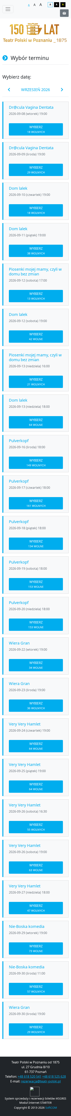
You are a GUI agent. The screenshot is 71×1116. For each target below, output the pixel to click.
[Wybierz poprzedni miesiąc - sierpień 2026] (9, 90)
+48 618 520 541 (29, 1076)
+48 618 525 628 (54, 1076)
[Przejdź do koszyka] (64, 13)
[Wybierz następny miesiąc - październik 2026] (62, 90)
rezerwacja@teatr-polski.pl (41, 1081)
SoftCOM (51, 1107)
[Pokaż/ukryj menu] (7, 9)
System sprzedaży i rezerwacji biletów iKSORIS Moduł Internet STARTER (35, 1100)
